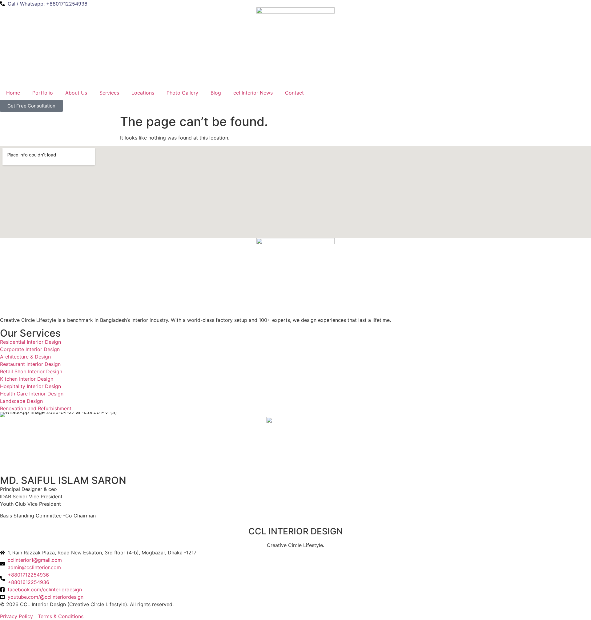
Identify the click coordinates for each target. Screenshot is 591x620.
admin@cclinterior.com (34, 567)
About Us (76, 93)
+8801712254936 (28, 575)
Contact (294, 93)
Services (109, 93)
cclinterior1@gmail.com (35, 560)
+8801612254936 (28, 582)
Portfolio (42, 93)
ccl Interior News (253, 93)
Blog (216, 93)
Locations (142, 93)
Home (13, 93)
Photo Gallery (182, 93)
